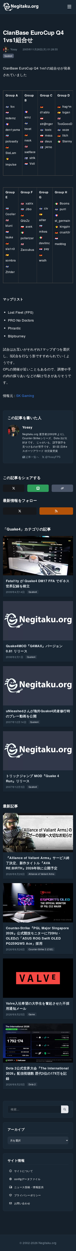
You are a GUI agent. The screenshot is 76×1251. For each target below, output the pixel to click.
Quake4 (8, 55)
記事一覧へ (32, 457)
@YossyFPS (52, 457)
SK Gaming (25, 395)
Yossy (27, 427)
